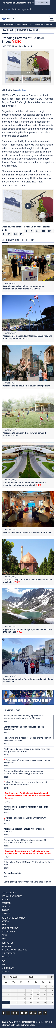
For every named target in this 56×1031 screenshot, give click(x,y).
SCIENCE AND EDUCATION (13, 918)
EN (9, 9)
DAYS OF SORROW (10, 928)
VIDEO (4, 935)
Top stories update (12, 873)
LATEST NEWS (12, 710)
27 (31, 1002)
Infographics (8, 931)
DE (13, 9)
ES (19, 9)
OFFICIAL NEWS (9, 893)
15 (45, 995)
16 (52, 995)
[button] (28, 63)
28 (38, 1002)
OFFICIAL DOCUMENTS (12, 896)
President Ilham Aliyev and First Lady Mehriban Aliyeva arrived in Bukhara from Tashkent (28, 852)
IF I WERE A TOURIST (27, 30)
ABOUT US (6, 946)
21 (38, 999)
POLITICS (6, 899)
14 (38, 995)
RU (6, 9)
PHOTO (5, 938)
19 (24, 999)
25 (15, 1002)
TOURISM (8, 30)
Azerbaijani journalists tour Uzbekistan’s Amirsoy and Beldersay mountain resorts (27, 337)
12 (24, 995)
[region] (29, 798)
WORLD (5, 925)
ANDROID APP (8, 968)
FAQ (3, 961)
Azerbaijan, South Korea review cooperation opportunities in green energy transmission (23, 772)
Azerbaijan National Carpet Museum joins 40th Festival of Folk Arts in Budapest (25, 841)
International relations (14, 950)
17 (8, 999)
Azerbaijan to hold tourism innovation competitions (26, 386)
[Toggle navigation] (51, 18)
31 (8, 1006)
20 (31, 999)
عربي (23, 9)
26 (24, 1002)
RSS (3, 964)
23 (52, 999)
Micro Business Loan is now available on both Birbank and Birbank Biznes (26, 783)
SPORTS (5, 921)
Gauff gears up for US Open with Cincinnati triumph (27, 882)
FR (16, 9)
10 (8, 995)
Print (21, 46)
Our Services (8, 953)
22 (45, 999)
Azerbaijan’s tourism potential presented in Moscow (27, 532)
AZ (3, 9)
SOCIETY (5, 910)
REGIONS (6, 906)
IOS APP (5, 971)
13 (31, 995)
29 (45, 1002)
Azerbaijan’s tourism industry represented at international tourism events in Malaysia (23, 287)
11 (16, 995)
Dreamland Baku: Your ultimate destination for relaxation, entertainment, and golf (24, 483)
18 (15, 999)
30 (52, 1002)
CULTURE (6, 913)
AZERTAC (21, 89)
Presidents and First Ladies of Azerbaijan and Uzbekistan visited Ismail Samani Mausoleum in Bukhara (27, 795)
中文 (29, 9)
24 (8, 1002)
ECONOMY (6, 903)
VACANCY (6, 957)
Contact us (7, 943)
